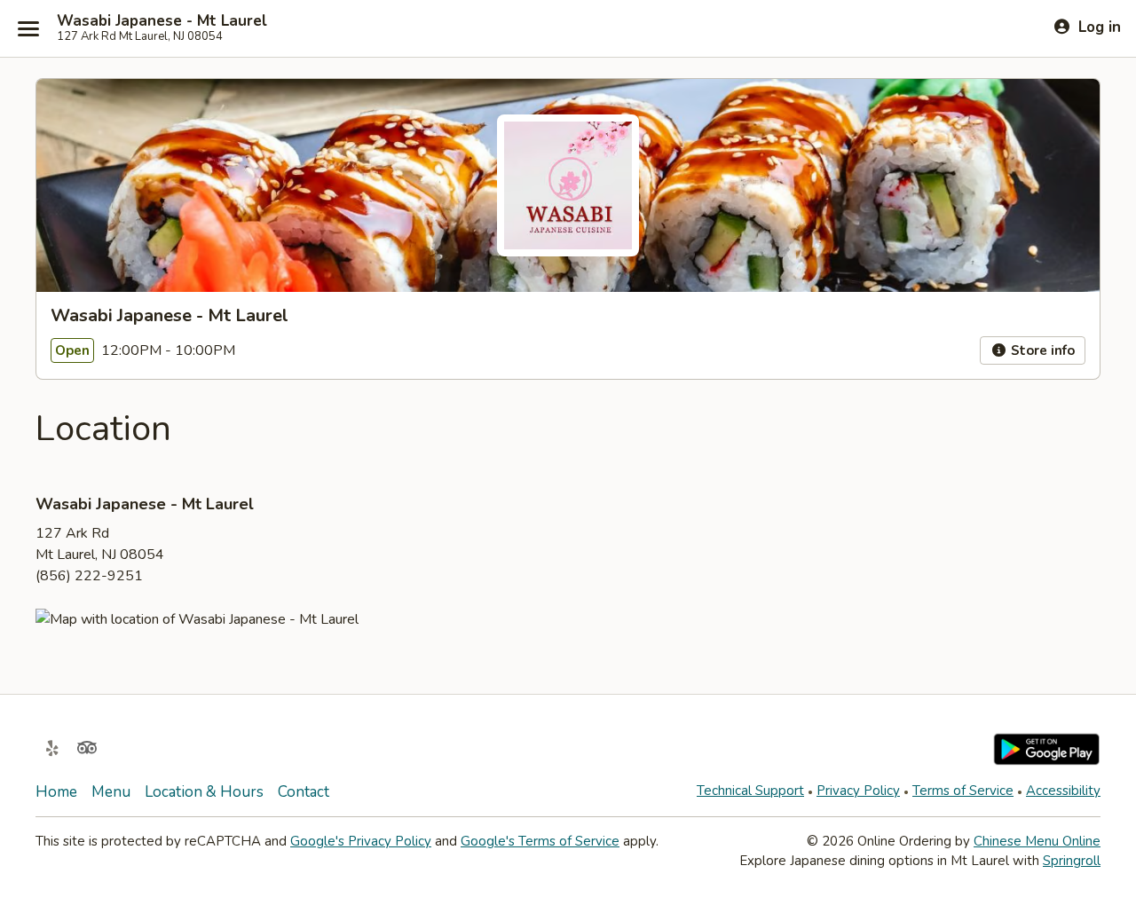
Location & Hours (204, 792)
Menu (110, 792)
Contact (303, 792)
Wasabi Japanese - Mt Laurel (162, 21)
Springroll (1071, 861)
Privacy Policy (858, 790)
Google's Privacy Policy (360, 841)
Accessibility (1063, 790)
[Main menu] (28, 28)
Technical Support (750, 790)
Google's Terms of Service (540, 841)
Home (56, 792)
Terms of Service (963, 790)
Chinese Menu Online (1037, 841)
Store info (1041, 350)
